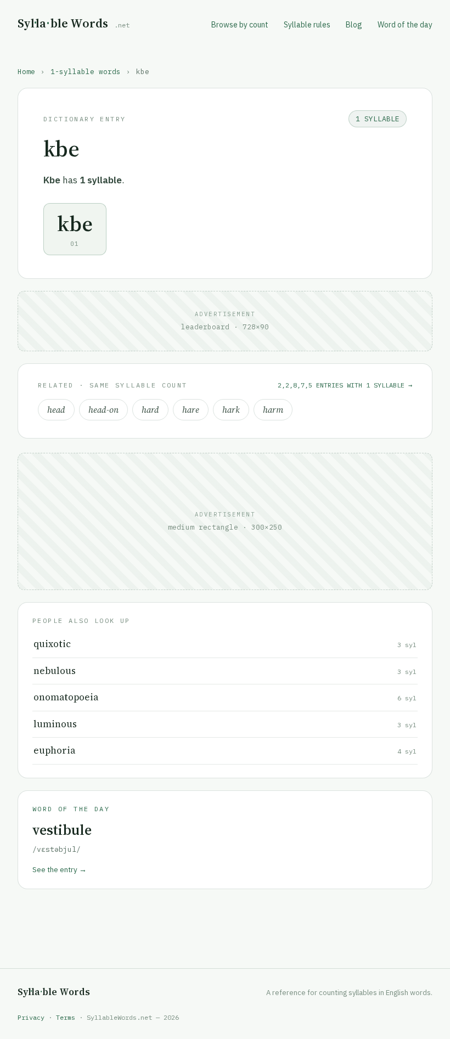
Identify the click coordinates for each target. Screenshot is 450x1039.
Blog (354, 25)
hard (150, 409)
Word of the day (405, 25)
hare (190, 409)
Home (26, 71)
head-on (103, 409)
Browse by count (239, 25)
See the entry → (59, 869)
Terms (65, 1017)
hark (231, 409)
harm (273, 409)
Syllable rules (307, 25)
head (56, 409)
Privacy (31, 1017)
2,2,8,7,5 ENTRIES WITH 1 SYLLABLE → (345, 385)
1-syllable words (85, 71)
